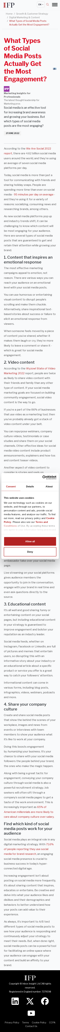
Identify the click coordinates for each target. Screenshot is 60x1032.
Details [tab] (30, 486)
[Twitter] (30, 1001)
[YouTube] (31, 1013)
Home (9, 13)
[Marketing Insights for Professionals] (6, 89)
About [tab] (49, 486)
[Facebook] (45, 1001)
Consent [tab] (11, 486)
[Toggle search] (49, 4)
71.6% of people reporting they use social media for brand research (29, 849)
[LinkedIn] (15, 1001)
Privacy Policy (12, 1022)
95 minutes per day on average (33, 194)
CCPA (52, 1022)
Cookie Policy (39, 1022)
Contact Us (31, 1026)
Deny (30, 551)
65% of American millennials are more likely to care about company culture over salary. (29, 811)
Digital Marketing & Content (24, 17)
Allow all (30, 541)
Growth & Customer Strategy (32, 13)
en (40, 4)
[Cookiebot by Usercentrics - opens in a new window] (42, 478)
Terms (25, 1022)
